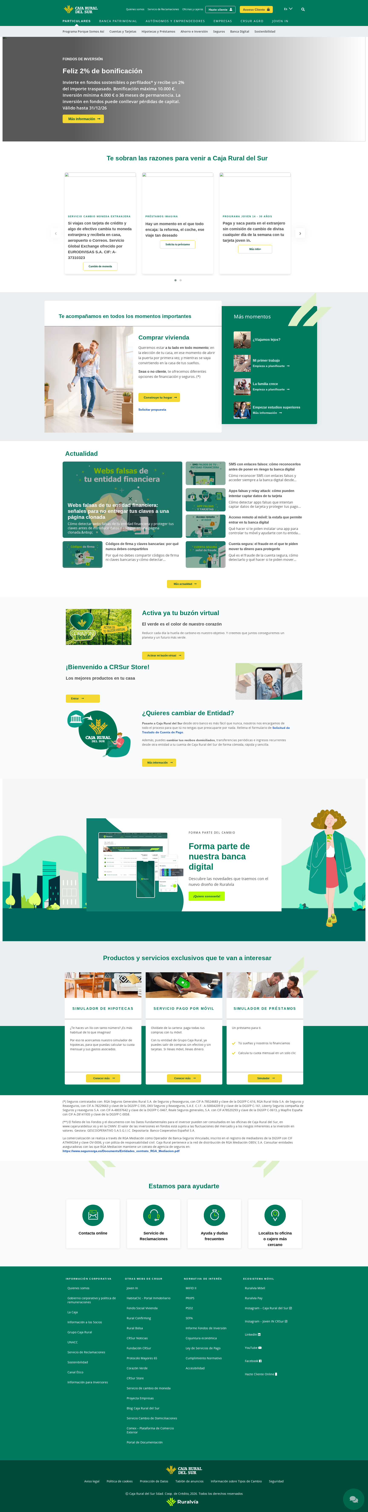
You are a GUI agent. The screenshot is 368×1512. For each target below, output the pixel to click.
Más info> (255, 249)
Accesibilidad (195, 1368)
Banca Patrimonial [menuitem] (118, 21)
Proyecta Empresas (140, 1398)
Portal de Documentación (145, 1442)
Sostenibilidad (78, 1362)
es (285, 9)
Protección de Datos (154, 1481)
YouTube (251, 1348)
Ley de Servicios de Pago (203, 1348)
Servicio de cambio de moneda (149, 1388)
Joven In (132, 1288)
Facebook (252, 1361)
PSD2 (189, 1308)
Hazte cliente (218, 9)
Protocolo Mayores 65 (142, 1358)
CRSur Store (135, 1378)
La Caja (73, 1312)
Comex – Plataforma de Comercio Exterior (150, 1430)
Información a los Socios (85, 1322)
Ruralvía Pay (253, 1298)
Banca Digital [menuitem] (239, 31)
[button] (175, 280)
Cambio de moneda (100, 266)
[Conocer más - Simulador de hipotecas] (103, 985)
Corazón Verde (137, 1368)
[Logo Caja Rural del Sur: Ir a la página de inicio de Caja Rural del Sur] (81, 9)
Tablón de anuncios (189, 1481)
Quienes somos (78, 1288)
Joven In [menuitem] (280, 21)
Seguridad (276, 1481)
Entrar (75, 698)
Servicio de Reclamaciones (163, 9)
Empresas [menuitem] (223, 21)
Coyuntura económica (201, 1338)
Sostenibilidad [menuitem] (264, 31)
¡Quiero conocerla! (206, 896)
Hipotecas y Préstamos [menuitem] (158, 31)
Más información (81, 119)
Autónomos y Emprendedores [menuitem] (175, 21)
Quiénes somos (135, 9)
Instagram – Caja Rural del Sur (267, 1308)
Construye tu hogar (158, 397)
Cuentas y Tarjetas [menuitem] (122, 31)
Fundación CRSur (139, 1348)
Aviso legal (91, 1481)
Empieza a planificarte (269, 366)
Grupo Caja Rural (80, 1332)
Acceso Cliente (254, 9)
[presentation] (55, 233)
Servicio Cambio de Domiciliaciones (152, 1418)
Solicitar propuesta (152, 409)
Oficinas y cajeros (192, 9)
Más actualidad (183, 584)
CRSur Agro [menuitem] (252, 21)
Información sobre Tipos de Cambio (236, 1481)
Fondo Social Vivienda (142, 1308)
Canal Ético (75, 1372)
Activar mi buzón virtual (162, 655)
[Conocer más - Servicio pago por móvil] (184, 985)
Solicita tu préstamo (177, 244)
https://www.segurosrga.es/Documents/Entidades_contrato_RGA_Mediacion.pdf (121, 1151)
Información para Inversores (88, 1382)
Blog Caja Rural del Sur (143, 1408)
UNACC (73, 1342)
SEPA (189, 1318)
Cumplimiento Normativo (204, 1358)
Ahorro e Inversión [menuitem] (194, 31)
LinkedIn (251, 1334)
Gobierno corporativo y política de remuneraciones (92, 1300)
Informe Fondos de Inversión (206, 1328)
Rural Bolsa (135, 1328)
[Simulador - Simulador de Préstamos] (265, 985)
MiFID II (191, 1288)
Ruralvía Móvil (255, 1288)
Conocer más (101, 1078)
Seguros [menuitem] (219, 31)
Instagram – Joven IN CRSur (265, 1321)
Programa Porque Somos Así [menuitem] (83, 31)
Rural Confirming (139, 1318)
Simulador (263, 1078)
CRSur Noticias (137, 1338)
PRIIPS (190, 1298)
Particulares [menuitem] (77, 21)
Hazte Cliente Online (260, 1374)
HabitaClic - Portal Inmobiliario (148, 1298)
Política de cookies (120, 1481)
